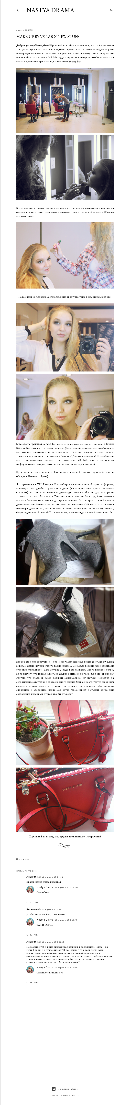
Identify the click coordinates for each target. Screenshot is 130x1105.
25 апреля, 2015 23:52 (53, 942)
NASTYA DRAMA (50, 10)
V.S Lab (53, 57)
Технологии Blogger (67, 1089)
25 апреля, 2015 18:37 (53, 909)
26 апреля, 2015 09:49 (66, 920)
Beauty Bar (75, 61)
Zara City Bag (52, 669)
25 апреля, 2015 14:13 (52, 877)
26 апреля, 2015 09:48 (66, 887)
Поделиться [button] (22, 859)
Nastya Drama (45, 887)
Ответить (32, 902)
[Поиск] (112, 9)
